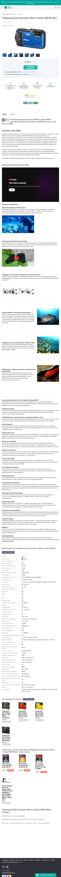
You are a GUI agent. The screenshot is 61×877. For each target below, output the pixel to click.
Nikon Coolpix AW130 (44, 823)
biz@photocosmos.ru (8, 873)
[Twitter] (30, 103)
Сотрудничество (46, 860)
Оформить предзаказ (30, 67)
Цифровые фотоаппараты (9, 14)
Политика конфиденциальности (10, 862)
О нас (20, 860)
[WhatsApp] (36, 103)
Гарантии (11, 860)
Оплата (16, 860)
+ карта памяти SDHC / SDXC (12, 72)
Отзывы (12, 114)
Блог (20, 862)
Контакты (31, 860)
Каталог (53, 860)
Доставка (25, 860)
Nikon (19, 14)
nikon (6, 823)
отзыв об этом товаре (13, 816)
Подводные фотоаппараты (37, 819)
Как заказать (5, 860)
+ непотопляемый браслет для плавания (16, 74)
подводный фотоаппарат (17, 823)
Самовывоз (38, 860)
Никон (35, 823)
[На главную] (8, 7)
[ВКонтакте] (25, 103)
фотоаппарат (28, 823)
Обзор (4, 114)
